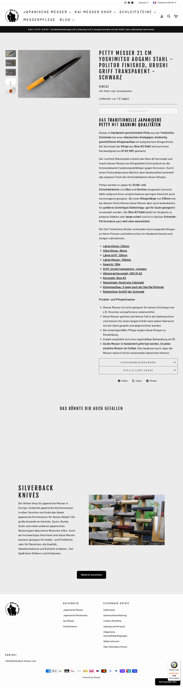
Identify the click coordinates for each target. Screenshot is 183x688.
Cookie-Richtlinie (112, 620)
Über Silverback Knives (115, 646)
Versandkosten (124, 91)
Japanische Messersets (75, 615)
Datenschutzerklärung (115, 615)
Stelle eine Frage (138, 370)
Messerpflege (39, 20)
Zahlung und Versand (114, 626)
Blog (66, 20)
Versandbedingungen (138, 362)
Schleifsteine (136, 12)
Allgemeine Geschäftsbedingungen (115, 633)
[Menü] (178, 661)
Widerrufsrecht (111, 641)
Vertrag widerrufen (168, 682)
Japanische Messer (46, 12)
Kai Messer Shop (94, 12)
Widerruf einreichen (91, 574)
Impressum (109, 609)
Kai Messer (68, 620)
